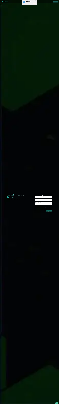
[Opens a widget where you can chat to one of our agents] (56, 403)
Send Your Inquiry (49, 211)
